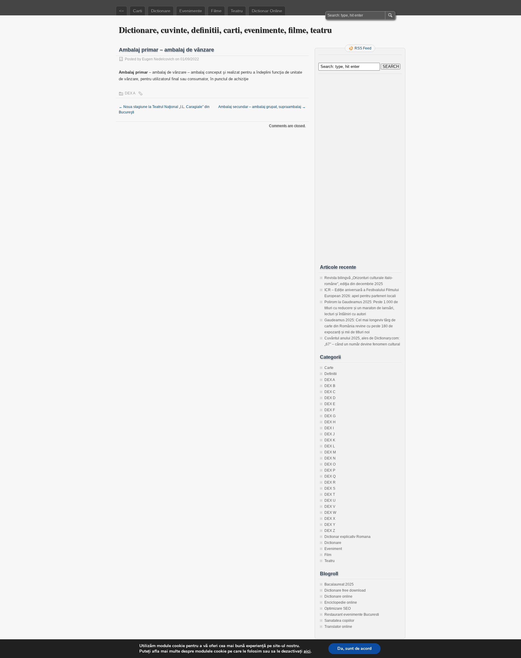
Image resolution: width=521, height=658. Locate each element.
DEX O (330, 464)
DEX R (330, 482)
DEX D (330, 398)
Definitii (330, 374)
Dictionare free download (345, 590)
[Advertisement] (360, 166)
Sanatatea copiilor (339, 620)
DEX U (330, 500)
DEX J (329, 434)
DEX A (130, 93)
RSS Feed (363, 48)
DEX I (329, 428)
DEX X (329, 519)
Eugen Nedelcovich (158, 59)
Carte (328, 368)
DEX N (330, 458)
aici (307, 651)
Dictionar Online (267, 10)
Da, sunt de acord (354, 648)
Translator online (338, 627)
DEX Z (329, 531)
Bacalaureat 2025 (339, 584)
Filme (216, 10)
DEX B (329, 386)
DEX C (330, 392)
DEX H (330, 422)
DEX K (329, 440)
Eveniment (333, 549)
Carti (137, 10)
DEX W (330, 512)
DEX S (329, 488)
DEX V (329, 506)
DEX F (329, 410)
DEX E (329, 404)
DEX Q (330, 476)
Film (327, 555)
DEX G (330, 416)
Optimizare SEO (337, 608)
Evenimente (190, 10)
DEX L (329, 446)
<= (121, 10)
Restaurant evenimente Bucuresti (351, 614)
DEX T (329, 494)
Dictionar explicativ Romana (347, 537)
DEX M (330, 452)
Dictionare (160, 10)
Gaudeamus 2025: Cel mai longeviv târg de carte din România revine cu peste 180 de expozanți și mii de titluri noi (360, 326)
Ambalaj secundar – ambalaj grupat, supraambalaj (262, 107)
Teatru (237, 10)
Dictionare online (338, 596)
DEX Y (329, 525)
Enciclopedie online (340, 602)
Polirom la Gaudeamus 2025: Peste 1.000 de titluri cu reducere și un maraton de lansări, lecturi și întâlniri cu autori (361, 308)
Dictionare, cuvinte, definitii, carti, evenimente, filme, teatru (225, 30)
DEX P (329, 470)
